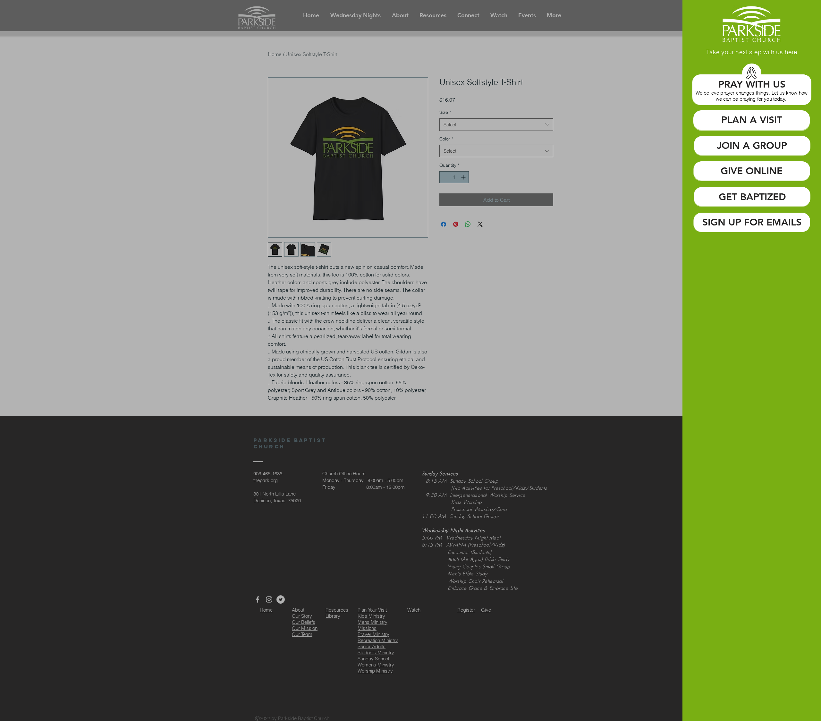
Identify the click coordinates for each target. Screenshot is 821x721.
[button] (752, 96)
